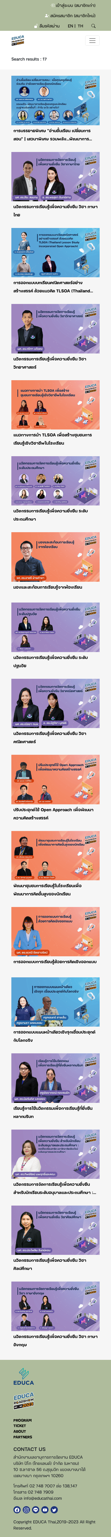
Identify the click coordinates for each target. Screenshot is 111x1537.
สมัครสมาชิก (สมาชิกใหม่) (72, 15)
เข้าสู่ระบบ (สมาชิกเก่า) (75, 5)
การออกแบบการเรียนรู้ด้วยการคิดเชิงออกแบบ (55, 961)
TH (80, 26)
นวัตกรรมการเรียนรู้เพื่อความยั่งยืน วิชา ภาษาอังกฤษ (55, 1340)
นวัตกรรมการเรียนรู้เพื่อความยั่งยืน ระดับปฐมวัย (50, 661)
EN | (72, 26)
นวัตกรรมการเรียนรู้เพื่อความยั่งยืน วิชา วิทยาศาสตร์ (49, 363)
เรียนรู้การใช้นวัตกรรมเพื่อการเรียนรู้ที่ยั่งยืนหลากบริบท (52, 1112)
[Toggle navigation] (92, 40)
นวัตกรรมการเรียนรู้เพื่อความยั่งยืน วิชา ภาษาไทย (55, 210)
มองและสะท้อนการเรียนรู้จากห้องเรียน (47, 587)
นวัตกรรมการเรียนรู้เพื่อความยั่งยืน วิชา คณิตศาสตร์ (49, 737)
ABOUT (19, 1431)
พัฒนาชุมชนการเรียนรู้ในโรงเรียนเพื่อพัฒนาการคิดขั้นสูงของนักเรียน (47, 889)
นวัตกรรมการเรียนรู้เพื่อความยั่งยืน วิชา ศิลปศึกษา (49, 1264)
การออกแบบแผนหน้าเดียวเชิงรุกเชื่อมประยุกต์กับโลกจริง (54, 1036)
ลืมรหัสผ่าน (49, 26)
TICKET (19, 1425)
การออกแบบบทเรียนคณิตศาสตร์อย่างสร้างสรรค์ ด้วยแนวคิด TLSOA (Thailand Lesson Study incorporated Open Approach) (51, 287)
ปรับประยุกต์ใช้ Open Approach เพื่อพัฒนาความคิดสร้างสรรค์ (53, 813)
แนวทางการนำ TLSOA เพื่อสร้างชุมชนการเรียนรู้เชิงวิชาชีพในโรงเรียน (52, 439)
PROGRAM (22, 1420)
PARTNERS (22, 1436)
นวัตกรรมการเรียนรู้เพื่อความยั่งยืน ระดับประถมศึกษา (50, 515)
